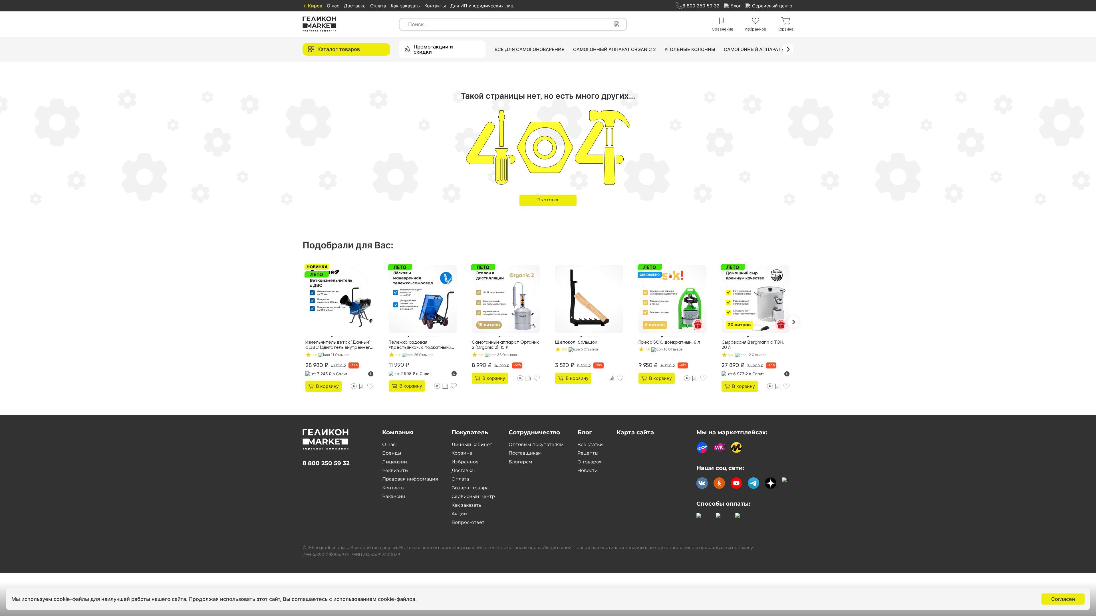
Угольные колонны (689, 49)
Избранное (465, 462)
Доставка (355, 6)
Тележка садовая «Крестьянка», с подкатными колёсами (420, 345)
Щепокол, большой (576, 342)
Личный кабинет (472, 444)
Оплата (378, 6)
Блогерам (520, 462)
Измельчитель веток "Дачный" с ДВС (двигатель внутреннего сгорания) (339, 345)
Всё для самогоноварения (530, 49)
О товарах (589, 462)
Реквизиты (395, 470)
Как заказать (405, 6)
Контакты (435, 6)
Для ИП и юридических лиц (481, 6)
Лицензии (394, 462)
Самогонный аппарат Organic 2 (614, 49)
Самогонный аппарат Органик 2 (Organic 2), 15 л (505, 345)
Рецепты (588, 453)
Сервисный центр (473, 496)
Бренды (391, 453)
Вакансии (393, 496)
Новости (587, 470)
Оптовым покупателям (536, 444)
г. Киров (313, 6)
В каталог (548, 200)
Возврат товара (470, 488)
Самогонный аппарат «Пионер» (765, 49)
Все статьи (590, 444)
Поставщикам (525, 453)
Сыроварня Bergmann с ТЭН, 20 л (753, 345)
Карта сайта (635, 432)
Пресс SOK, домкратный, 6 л (669, 342)
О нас (333, 6)
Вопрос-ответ (468, 522)
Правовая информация (410, 479)
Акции (459, 513)
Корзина (462, 453)
